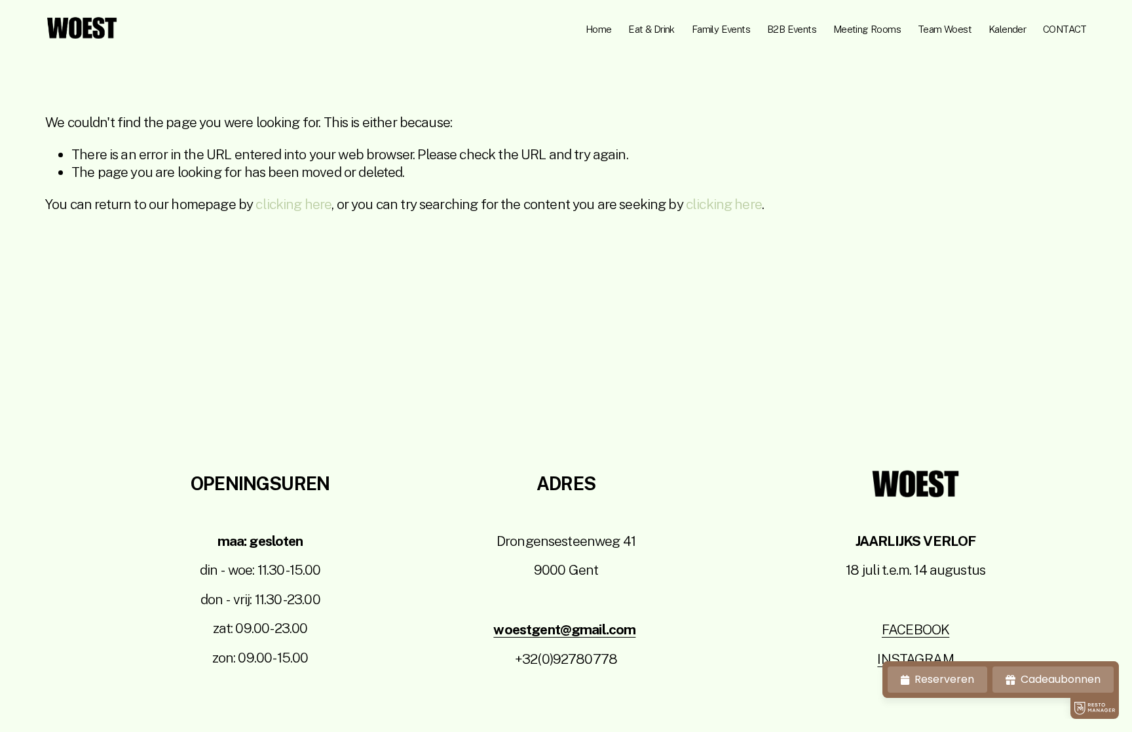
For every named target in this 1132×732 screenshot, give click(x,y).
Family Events (721, 29)
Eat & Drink (651, 29)
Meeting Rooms (867, 29)
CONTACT (1065, 29)
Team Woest (945, 29)
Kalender (1007, 29)
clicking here (293, 204)
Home (599, 29)
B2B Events (791, 29)
